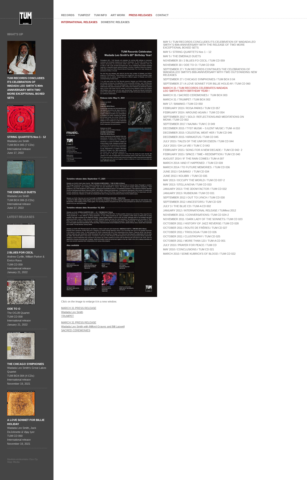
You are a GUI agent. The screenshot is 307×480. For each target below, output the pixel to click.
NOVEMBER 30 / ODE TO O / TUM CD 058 (188, 64)
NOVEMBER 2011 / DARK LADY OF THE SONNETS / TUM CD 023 (202, 219)
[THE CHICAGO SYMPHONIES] (21, 361)
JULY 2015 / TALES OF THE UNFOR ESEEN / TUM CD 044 (198, 141)
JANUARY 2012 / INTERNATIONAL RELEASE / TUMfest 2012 (199, 210)
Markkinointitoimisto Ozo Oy (22, 459)
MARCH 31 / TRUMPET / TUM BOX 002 (186, 99)
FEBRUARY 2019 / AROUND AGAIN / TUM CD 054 (193, 112)
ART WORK (118, 15)
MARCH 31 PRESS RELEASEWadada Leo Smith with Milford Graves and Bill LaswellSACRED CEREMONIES (92, 326)
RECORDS (67, 15)
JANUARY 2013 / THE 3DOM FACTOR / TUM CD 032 (195, 188)
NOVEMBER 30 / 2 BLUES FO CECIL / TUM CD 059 (194, 60)
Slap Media (13, 462)
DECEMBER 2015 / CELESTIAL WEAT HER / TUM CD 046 (197, 132)
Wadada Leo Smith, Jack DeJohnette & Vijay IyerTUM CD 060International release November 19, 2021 (25, 431)
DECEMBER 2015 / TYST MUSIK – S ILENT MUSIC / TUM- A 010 (201, 128)
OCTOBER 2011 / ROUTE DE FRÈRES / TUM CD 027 (195, 227)
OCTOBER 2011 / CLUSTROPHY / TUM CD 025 (191, 236)
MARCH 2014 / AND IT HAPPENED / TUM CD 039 (193, 162)
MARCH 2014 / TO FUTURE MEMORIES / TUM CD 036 (196, 167)
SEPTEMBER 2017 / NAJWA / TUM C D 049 (189, 124)
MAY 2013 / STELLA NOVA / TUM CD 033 (187, 184)
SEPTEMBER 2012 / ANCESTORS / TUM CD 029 (192, 201)
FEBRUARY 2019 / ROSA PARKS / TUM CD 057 (191, 108)
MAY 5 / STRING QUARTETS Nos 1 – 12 (187, 51)
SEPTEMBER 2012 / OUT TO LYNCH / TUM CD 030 (194, 197)
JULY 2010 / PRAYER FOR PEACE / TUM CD (190, 245)
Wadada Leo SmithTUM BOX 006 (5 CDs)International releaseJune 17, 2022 (21, 200)
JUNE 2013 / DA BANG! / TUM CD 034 (186, 171)
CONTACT (162, 15)
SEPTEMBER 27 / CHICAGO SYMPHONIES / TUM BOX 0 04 (199, 79)
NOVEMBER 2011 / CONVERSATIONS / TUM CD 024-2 (196, 214)
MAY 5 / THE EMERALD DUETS (182, 56)
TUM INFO (100, 15)
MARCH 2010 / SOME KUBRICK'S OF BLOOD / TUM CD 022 (199, 253)
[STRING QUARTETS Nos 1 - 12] (21, 134)
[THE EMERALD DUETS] (21, 189)
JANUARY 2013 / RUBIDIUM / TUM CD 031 (188, 193)
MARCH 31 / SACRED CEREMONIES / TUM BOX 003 (195, 95)
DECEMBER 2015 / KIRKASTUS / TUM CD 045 (190, 136)
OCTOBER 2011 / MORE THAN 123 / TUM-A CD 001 (194, 240)
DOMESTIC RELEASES (115, 22)
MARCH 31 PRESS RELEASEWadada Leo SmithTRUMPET (78, 312)
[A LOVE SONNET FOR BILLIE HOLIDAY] (21, 417)
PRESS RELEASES (140, 15)
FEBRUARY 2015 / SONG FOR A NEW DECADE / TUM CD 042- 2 (202, 149)
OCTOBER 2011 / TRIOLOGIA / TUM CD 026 (190, 232)
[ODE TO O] (21, 305)
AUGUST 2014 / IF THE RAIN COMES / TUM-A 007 (193, 158)
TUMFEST (84, 15)
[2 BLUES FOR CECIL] (21, 249)
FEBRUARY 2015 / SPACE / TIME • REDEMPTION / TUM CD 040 (201, 154)
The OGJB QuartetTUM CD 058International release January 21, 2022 (19, 316)
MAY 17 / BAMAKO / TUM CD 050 (183, 103)
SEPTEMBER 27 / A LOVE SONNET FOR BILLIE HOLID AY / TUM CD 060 (206, 83)
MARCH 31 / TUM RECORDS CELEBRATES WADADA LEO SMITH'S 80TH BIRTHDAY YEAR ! (195, 89)
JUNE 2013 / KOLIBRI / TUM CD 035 (185, 175)
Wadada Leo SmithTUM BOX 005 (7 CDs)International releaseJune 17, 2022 (26, 144)
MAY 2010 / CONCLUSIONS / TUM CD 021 (188, 249)
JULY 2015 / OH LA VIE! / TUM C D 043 (186, 145)
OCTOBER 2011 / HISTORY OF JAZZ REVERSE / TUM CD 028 (201, 223)
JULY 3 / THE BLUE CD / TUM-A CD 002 (187, 206)
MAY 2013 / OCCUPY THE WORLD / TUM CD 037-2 (194, 180)
